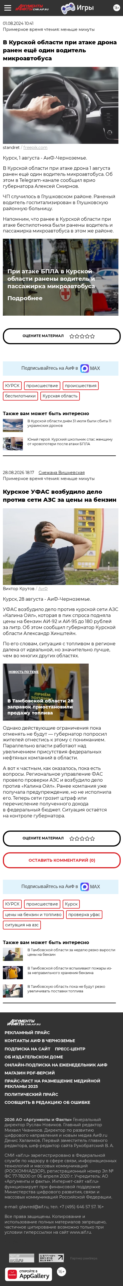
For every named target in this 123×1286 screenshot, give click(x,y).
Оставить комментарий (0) (62, 860)
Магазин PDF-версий (30, 1073)
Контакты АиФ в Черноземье (40, 1040)
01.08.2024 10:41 (18, 23)
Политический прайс (31, 1094)
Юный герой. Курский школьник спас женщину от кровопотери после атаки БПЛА (70, 441)
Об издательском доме (34, 1057)
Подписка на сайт (27, 1049)
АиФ (43, 588)
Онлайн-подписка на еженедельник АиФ (56, 1065)
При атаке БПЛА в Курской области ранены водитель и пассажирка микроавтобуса (51, 279)
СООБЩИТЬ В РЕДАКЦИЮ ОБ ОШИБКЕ (47, 1102)
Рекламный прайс (27, 1032)
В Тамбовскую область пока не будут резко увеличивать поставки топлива (66, 988)
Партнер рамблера (83, 1258)
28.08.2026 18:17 (18, 472)
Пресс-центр (70, 1049)
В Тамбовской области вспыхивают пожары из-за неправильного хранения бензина (69, 970)
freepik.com (35, 147)
